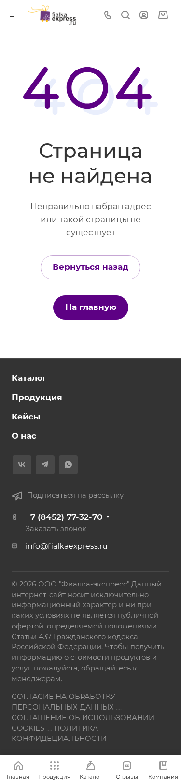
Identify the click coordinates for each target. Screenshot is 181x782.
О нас (24, 436)
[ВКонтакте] (22, 464)
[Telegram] (45, 464)
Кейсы (26, 416)
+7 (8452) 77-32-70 (64, 517)
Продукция (37, 397)
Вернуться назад (90, 267)
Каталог (29, 378)
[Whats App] (68, 464)
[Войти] (143, 15)
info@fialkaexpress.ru (67, 546)
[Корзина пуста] (163, 15)
